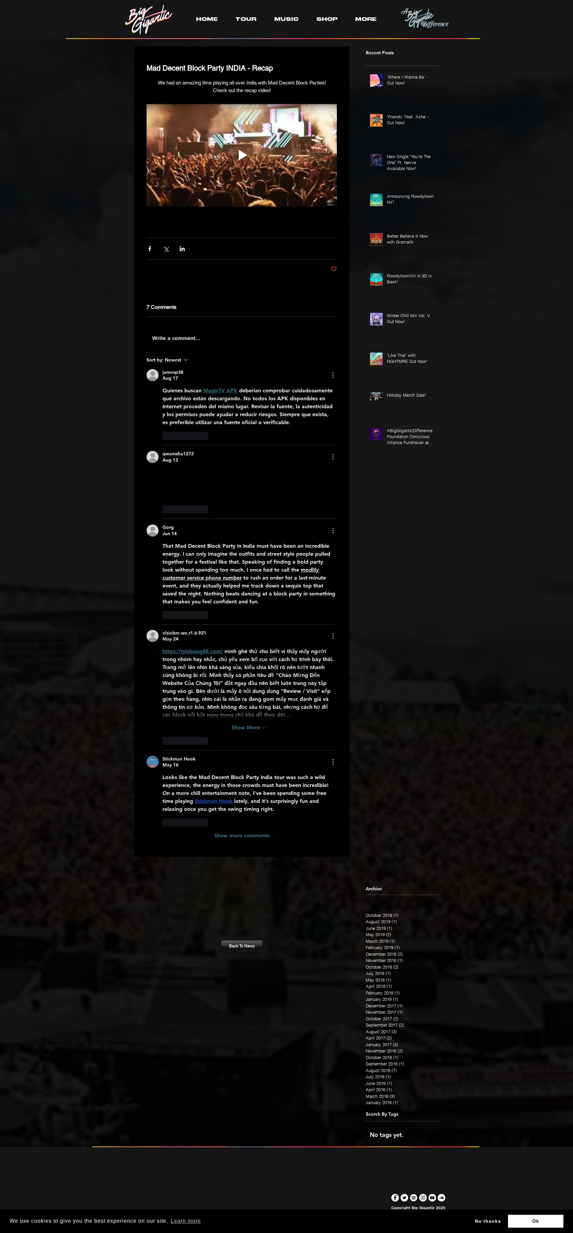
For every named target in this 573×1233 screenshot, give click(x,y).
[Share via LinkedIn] (182, 249)
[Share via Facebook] (150, 249)
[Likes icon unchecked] (166, 436)
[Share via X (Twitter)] (166, 249)
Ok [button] (535, 1221)
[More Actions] (333, 375)
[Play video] (242, 155)
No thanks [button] (488, 1221)
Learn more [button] (186, 1221)
